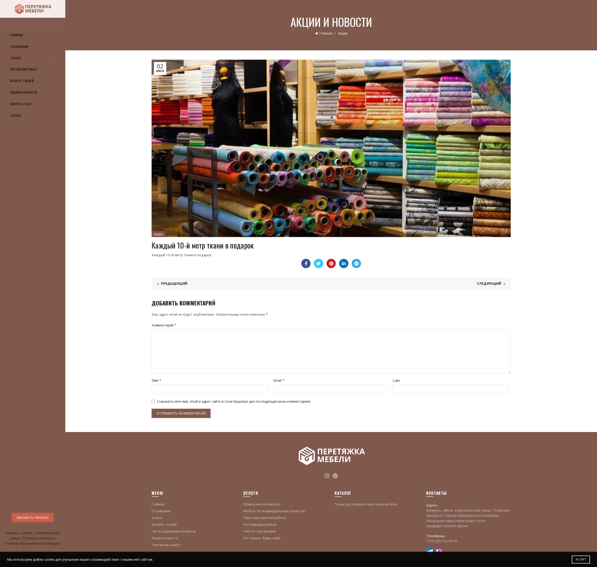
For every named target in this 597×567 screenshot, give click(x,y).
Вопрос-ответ (21, 103)
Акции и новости (23, 92)
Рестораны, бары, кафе (262, 538)
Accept (581, 559)
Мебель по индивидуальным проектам (274, 511)
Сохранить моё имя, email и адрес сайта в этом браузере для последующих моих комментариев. (234, 401)
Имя (156, 380)
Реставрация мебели (260, 524)
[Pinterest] (331, 263)
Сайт (396, 380)
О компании (19, 46)
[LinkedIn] (343, 263)
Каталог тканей (22, 80)
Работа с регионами (259, 531)
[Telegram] (356, 263)
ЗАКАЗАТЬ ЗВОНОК (33, 517)
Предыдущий (174, 283)
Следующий (489, 283)
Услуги (15, 57)
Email (279, 380)
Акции (342, 33)
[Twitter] (318, 263)
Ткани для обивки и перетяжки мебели (366, 504)
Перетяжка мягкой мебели (264, 517)
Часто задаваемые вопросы (174, 531)
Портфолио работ (24, 69)
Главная (16, 34)
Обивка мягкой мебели (261, 504)
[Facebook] (306, 263)
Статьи (15, 115)
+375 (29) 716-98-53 (32, 502)
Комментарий (164, 325)
